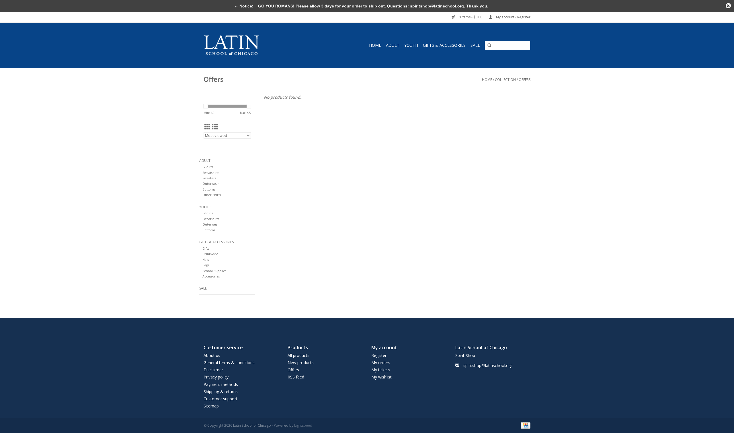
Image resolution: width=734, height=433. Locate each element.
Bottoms (208, 189)
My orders (380, 362)
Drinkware (210, 254)
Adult (392, 45)
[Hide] (728, 5)
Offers (524, 79)
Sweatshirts (210, 172)
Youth (411, 45)
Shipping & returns (221, 391)
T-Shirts (207, 167)
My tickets (380, 369)
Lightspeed (303, 425)
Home (375, 45)
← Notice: (243, 6)
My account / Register (512, 17)
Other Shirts (211, 195)
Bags (205, 265)
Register (378, 355)
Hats (205, 259)
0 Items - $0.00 (470, 17)
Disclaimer (213, 369)
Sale (475, 45)
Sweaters (209, 178)
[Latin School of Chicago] (245, 45)
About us (212, 355)
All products (298, 355)
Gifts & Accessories (444, 45)
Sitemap (211, 406)
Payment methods (221, 384)
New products (301, 362)
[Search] (489, 46)
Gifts (205, 248)
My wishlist (381, 377)
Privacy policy (216, 377)
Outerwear (210, 183)
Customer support (220, 398)
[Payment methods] (524, 425)
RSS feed (296, 377)
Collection (505, 79)
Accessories (211, 276)
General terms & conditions (229, 362)
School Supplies (214, 271)
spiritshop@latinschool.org (487, 365)
